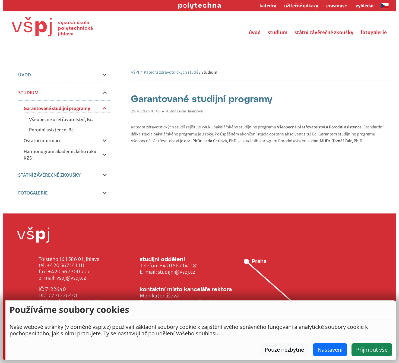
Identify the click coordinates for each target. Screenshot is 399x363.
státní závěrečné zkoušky (323, 32)
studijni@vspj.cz (176, 272)
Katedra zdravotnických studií (169, 72)
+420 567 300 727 (69, 272)
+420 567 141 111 (66, 265)
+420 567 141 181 (178, 266)
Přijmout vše (372, 349)
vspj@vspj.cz (71, 278)
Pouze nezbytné (284, 349)
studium (277, 32)
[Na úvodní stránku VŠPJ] (52, 26)
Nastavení (330, 349)
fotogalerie (373, 32)
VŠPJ (135, 72)
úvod (255, 32)
